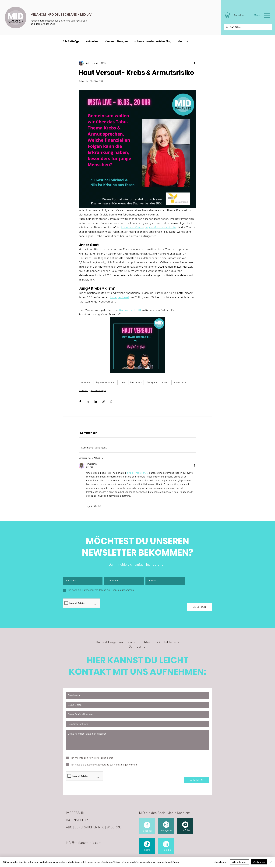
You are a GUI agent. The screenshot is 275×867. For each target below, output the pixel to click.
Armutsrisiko (179, 382)
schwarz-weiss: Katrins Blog (152, 41)
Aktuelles (92, 41)
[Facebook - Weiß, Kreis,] (147, 825)
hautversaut (136, 382)
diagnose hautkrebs (105, 382)
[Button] (87, 17)
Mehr (181, 41)
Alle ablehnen (239, 861)
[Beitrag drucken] (111, 401)
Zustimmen (259, 861)
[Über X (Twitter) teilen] (87, 401)
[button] (227, 15)
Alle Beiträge (71, 41)
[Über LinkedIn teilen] (95, 401)
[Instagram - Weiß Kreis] (166, 824)
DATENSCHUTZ (77, 820)
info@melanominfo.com (83, 843)
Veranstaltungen (116, 41)
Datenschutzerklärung (168, 861)
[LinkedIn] (166, 844)
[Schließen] (271, 861)
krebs (122, 382)
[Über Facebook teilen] (80, 401)
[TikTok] (147, 844)
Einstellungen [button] (220, 861)
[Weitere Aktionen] (194, 63)
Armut (165, 382)
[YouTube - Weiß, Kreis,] (185, 824)
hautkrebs (85, 382)
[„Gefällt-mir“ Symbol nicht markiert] (88, 506)
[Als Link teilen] (103, 401)
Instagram (152, 382)
